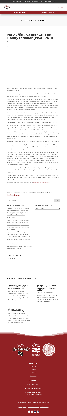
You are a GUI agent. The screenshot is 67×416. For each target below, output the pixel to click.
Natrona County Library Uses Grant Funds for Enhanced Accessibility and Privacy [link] (46, 287)
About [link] (33, 372)
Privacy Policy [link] (22, 407)
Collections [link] (33, 366)
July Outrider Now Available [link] (15, 244)
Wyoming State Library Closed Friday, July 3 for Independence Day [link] (18, 286)
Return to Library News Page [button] (34, 20)
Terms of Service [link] (33, 407)
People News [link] (11, 217)
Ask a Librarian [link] (21, 12)
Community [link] (33, 376)
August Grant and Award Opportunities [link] (19, 232)
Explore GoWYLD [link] (48, 12)
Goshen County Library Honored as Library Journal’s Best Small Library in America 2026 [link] (18, 227)
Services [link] (33, 369)
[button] (46, 1)
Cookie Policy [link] (44, 407)
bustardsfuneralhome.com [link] (41, 183)
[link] (11, 2)
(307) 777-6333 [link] (17, 1)
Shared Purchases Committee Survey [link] (16, 310)
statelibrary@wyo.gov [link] (34, 1)
